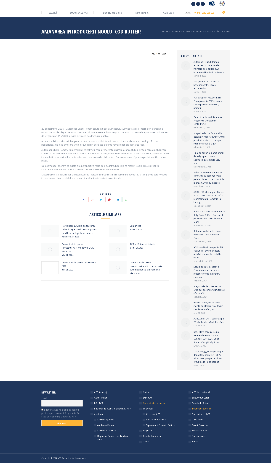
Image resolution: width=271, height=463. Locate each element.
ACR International (201, 392)
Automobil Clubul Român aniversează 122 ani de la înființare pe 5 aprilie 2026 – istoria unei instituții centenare (209, 67)
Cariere (146, 392)
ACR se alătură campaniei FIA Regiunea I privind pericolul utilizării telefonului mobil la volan (208, 252)
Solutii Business (200, 425)
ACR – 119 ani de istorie (142, 244)
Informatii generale (201, 408)
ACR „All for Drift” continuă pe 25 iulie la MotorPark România (209, 320)
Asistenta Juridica (105, 419)
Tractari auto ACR (201, 414)
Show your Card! (200, 397)
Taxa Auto (197, 419)
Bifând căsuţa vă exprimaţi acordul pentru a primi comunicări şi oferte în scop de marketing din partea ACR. (60, 413)
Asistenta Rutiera (105, 425)
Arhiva (195, 441)
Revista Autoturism (152, 436)
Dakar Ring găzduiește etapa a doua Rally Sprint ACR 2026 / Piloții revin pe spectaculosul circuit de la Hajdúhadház (209, 356)
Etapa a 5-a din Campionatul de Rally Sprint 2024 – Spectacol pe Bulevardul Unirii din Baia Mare (209, 216)
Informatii (148, 408)
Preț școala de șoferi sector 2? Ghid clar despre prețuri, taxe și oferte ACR (209, 290)
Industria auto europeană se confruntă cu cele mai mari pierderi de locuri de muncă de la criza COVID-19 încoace (209, 177)
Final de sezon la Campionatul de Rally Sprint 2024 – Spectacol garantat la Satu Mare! (209, 158)
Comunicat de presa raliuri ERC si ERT (79, 264)
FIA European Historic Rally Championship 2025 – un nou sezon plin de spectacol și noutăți (208, 102)
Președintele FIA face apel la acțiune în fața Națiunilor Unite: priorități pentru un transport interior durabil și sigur (209, 138)
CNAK (146, 441)
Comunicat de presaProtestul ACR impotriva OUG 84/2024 (78, 247)
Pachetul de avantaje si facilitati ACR (112, 408)
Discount (147, 397)
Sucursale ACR (199, 430)
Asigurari (147, 430)
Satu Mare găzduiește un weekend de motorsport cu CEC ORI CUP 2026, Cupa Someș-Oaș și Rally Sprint (207, 337)
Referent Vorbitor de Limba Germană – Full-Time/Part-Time (207, 234)
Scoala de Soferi (200, 403)
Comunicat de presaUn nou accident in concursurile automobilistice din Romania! (146, 266)
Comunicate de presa (180, 31)
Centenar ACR (153, 414)
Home (165, 31)
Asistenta (99, 414)
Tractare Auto (199, 436)
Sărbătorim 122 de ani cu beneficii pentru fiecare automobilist (206, 85)
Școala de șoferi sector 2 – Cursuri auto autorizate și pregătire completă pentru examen (207, 272)
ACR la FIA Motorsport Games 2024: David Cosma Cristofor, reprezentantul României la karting (209, 197)
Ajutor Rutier (100, 397)
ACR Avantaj (100, 392)
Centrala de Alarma (156, 419)
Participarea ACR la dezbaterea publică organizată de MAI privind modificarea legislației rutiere (79, 229)
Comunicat (135, 225)
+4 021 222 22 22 (204, 12)
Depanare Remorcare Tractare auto (112, 438)
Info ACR (98, 403)
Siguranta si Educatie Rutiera (160, 425)
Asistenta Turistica (106, 430)
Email (44, 398)
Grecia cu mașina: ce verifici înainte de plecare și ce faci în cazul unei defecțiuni (208, 306)
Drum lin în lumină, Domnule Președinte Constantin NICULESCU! (208, 121)
